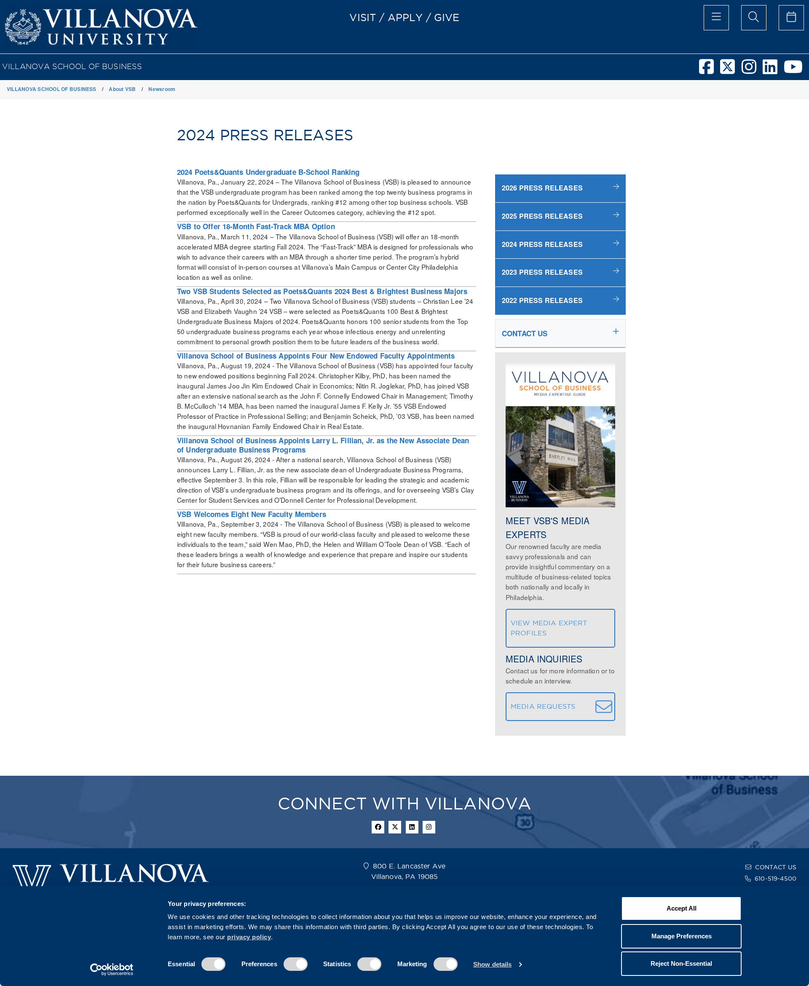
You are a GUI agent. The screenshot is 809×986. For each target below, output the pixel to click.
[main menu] (716, 17)
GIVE (447, 17)
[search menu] (753, 17)
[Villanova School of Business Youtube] (796, 70)
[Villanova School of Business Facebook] (709, 70)
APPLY (405, 17)
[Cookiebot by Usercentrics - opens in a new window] (112, 969)
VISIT (362, 17)
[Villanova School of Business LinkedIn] (773, 70)
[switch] (296, 964)
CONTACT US (775, 867)
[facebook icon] (378, 827)
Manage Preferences (681, 936)
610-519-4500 (775, 878)
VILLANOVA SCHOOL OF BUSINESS (72, 66)
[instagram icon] (429, 827)
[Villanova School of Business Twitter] (730, 70)
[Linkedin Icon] (412, 827)
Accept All (681, 908)
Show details (492, 964)
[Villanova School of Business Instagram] (752, 70)
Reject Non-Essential (681, 963)
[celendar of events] (791, 17)
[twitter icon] (394, 827)
